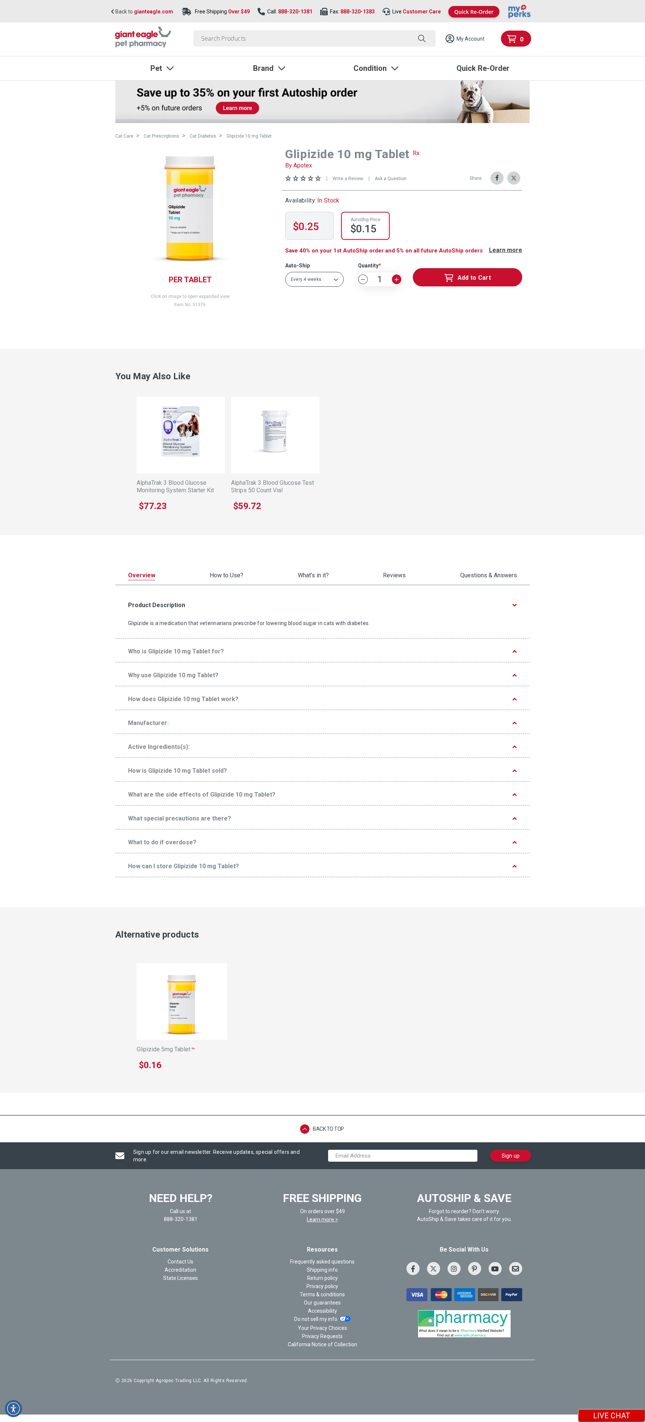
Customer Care (422, 12)
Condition (370, 68)
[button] (464, 39)
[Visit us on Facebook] (413, 1268)
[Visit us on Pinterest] (474, 1268)
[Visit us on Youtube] (495, 1268)
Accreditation (180, 1270)
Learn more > (322, 1219)
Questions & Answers (488, 575)
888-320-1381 (295, 12)
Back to (143, 12)
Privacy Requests (322, 1336)
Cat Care (124, 136)
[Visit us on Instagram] (454, 1268)
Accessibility (322, 1311)
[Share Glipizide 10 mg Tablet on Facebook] (497, 178)
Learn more (505, 250)
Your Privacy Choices (322, 1328)
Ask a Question (390, 178)
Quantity (368, 265)
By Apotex (298, 165)
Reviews (394, 575)
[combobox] (314, 38)
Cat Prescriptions (161, 136)
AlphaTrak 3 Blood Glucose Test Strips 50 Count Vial (272, 486)
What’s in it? (313, 575)
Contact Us (180, 1262)
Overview (141, 575)
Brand (263, 68)
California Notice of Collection (322, 1344)
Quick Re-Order (473, 11)
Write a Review (348, 178)
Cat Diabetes (203, 136)
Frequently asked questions (322, 1262)
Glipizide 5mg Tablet (166, 1049)
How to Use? (226, 575)
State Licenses (180, 1278)
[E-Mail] (515, 1268)
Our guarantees (322, 1303)
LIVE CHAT (611, 1415)
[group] (190, 208)
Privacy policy (322, 1286)
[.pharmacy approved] (464, 1323)
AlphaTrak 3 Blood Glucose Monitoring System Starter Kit (175, 486)
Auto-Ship (297, 265)
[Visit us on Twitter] (433, 1268)
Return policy (322, 1278)
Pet (156, 68)
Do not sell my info (315, 1319)
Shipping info (322, 1270)
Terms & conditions (322, 1294)
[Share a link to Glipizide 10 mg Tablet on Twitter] (513, 178)
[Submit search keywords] (421, 38)
